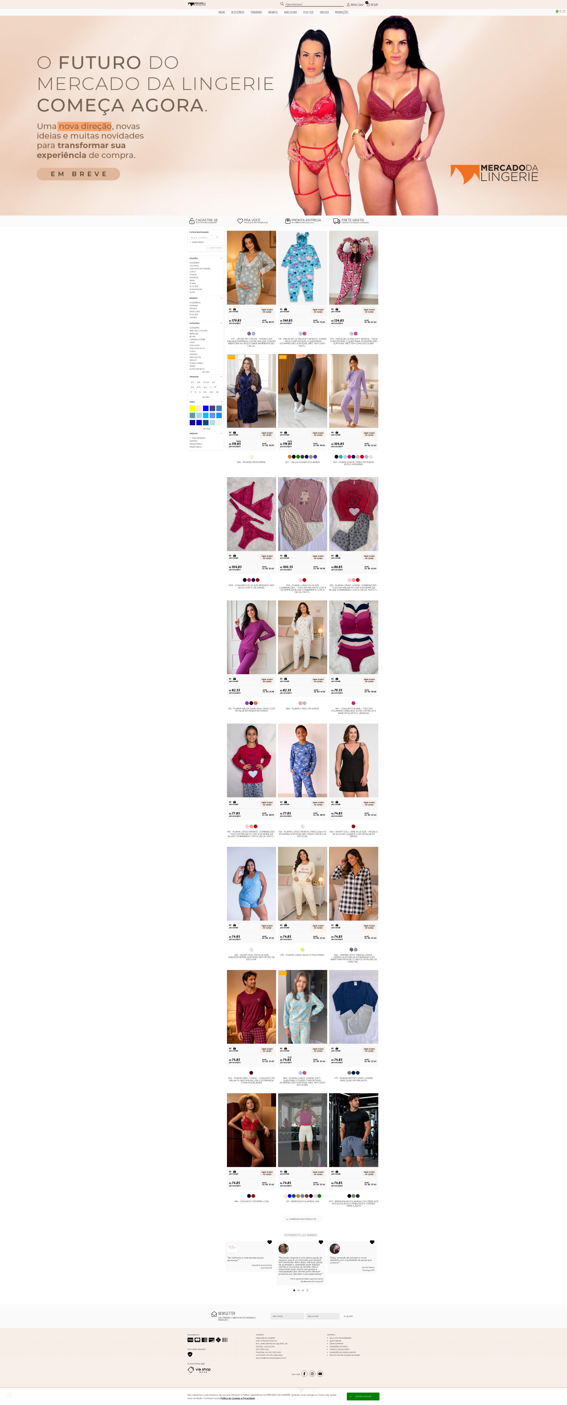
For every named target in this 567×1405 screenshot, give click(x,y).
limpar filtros (215, 248)
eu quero (348, 1316)
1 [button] (294, 1290)
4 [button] (307, 1290)
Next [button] (377, 1263)
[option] (283, 116)
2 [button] (298, 1290)
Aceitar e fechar (363, 1396)
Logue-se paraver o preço (267, 311)
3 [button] (303, 1290)
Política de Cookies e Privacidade (237, 1398)
